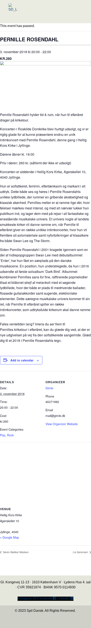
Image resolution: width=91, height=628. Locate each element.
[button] (34, 19)
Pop (2, 435)
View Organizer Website (62, 424)
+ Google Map (9, 537)
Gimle (49, 388)
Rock (10, 435)
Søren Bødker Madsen (15, 552)
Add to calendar (21, 360)
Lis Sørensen (81, 552)
